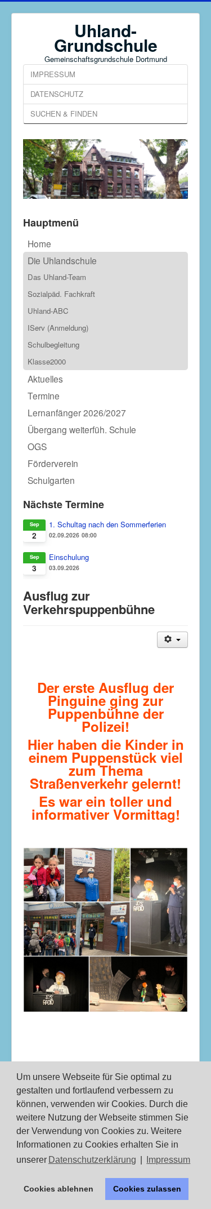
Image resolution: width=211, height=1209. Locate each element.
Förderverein (53, 463)
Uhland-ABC (48, 310)
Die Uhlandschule (62, 260)
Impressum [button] (168, 1159)
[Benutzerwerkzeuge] (172, 640)
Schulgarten (51, 480)
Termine (44, 395)
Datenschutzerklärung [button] (92, 1159)
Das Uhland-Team (57, 277)
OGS (37, 446)
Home (39, 243)
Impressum (52, 74)
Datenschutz (56, 93)
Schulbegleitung (53, 344)
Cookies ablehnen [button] (58, 1188)
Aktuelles (45, 378)
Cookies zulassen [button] (147, 1188)
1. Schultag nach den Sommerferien (107, 524)
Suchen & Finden (63, 113)
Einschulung (69, 557)
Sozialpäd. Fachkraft (61, 293)
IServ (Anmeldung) (58, 327)
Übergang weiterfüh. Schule (82, 429)
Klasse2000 (47, 361)
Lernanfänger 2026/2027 (77, 412)
